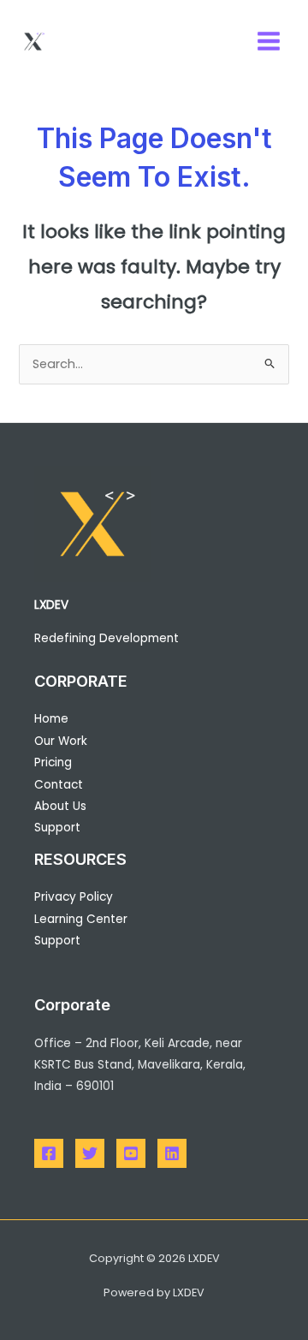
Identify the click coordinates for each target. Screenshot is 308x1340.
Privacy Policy (73, 897)
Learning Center (80, 919)
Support (57, 827)
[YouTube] (130, 1153)
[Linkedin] (172, 1153)
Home (51, 719)
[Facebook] (48, 1153)
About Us (60, 806)
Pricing (53, 762)
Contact (58, 785)
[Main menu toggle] (268, 41)
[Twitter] (89, 1153)
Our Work (60, 741)
